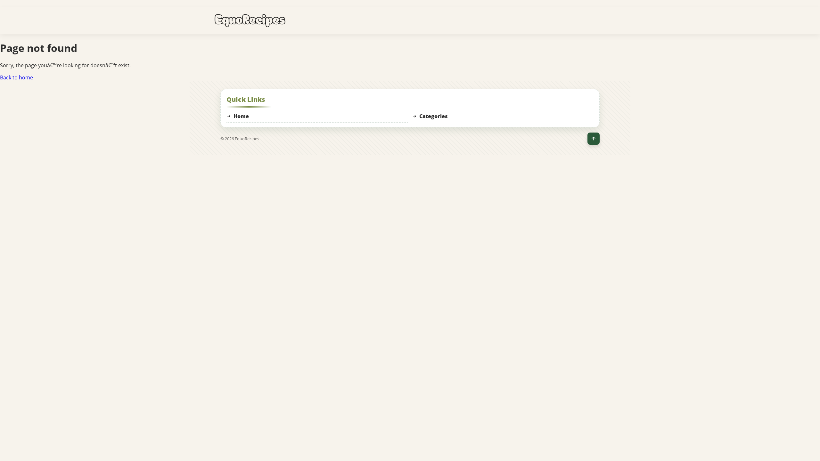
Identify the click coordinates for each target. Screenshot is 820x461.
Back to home (16, 77)
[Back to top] (593, 139)
